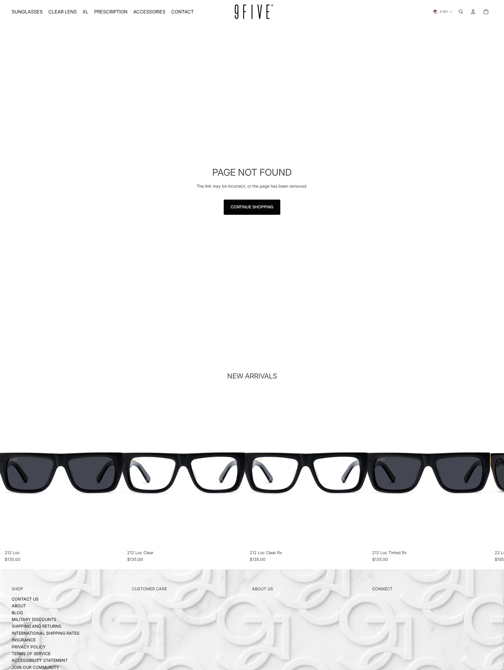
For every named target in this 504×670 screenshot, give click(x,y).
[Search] (460, 11)
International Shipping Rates (45, 633)
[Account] (473, 11)
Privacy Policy (29, 646)
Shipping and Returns (36, 626)
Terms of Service (31, 653)
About (19, 605)
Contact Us (25, 598)
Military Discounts (34, 619)
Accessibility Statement (40, 660)
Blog (17, 612)
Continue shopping (252, 207)
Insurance (24, 639)
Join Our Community (35, 667)
